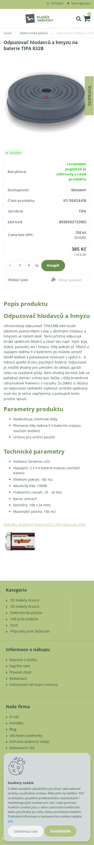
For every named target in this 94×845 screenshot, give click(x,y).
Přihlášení (57, 3)
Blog (12, 729)
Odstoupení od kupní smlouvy (33, 684)
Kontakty (16, 723)
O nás (14, 716)
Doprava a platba (23, 659)
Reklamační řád (21, 748)
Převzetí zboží (20, 672)
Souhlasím (60, 831)
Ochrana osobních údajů (29, 741)
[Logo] (39, 19)
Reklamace (18, 678)
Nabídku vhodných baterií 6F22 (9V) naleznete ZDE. (45, 524)
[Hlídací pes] (68, 280)
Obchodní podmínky (25, 735)
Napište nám (19, 666)
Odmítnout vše (26, 831)
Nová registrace (80, 3)
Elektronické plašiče (34, 33)
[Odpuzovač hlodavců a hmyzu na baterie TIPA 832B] (47, 101)
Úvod (7, 33)
